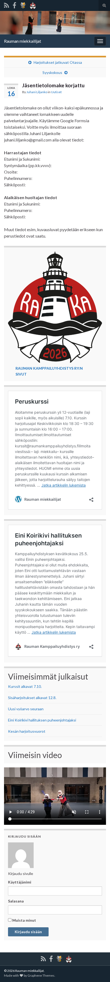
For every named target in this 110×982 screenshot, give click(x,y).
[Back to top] (98, 950)
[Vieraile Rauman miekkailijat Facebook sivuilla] (14, 4)
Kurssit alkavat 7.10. (25, 686)
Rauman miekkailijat (22, 41)
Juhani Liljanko (36, 92)
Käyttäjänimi (19, 882)
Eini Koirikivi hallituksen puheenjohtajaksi (42, 720)
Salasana (16, 901)
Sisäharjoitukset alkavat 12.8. (32, 697)
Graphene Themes (41, 975)
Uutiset (56, 92)
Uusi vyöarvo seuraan (26, 709)
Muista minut (23, 920)
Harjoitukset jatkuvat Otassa (58, 62)
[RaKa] (33, 4)
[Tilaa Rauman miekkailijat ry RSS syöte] (6, 4)
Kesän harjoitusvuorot (26, 731)
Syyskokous (52, 72)
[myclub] (23, 4)
